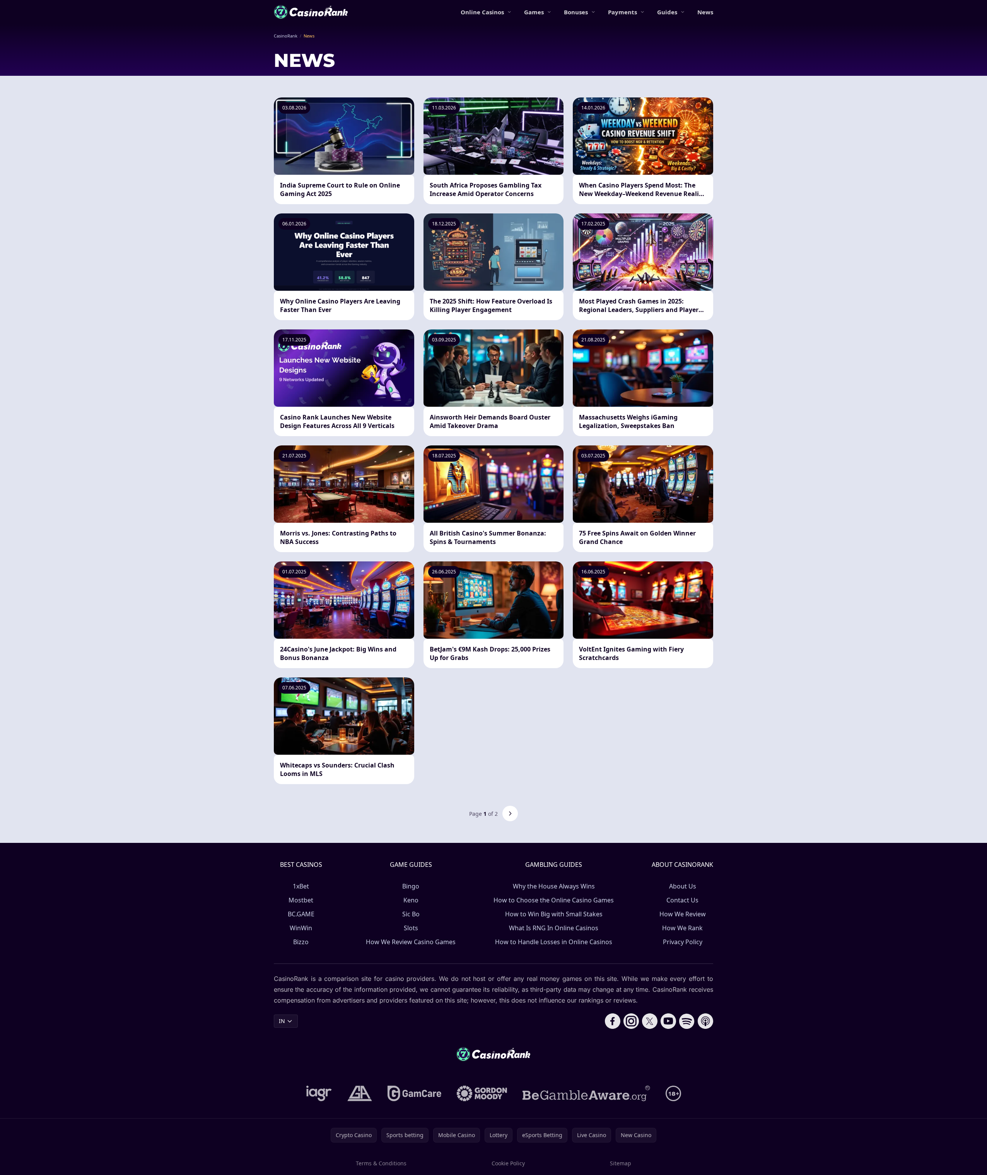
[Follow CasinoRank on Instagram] (631, 1021)
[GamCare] (414, 1093)
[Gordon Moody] (482, 1093)
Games (534, 12)
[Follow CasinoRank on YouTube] (668, 1021)
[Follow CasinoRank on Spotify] (687, 1021)
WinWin (301, 928)
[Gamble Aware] (586, 1093)
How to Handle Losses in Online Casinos (553, 942)
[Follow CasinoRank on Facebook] (612, 1021)
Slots (411, 928)
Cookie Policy (508, 1163)
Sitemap (620, 1163)
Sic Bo (411, 914)
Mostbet (301, 900)
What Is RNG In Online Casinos (553, 928)
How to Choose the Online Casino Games (554, 900)
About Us (682, 886)
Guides (667, 12)
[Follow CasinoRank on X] (649, 1021)
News (705, 12)
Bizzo (301, 942)
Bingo (410, 886)
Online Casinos (482, 12)
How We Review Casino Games (411, 942)
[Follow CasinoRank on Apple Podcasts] (705, 1021)
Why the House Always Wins (554, 886)
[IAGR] (319, 1093)
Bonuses (576, 12)
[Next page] (510, 813)
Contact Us (682, 900)
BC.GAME (301, 914)
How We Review (682, 914)
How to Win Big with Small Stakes (554, 914)
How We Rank (682, 928)
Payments (622, 12)
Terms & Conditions (381, 1163)
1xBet (301, 886)
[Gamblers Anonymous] (359, 1093)
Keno (410, 900)
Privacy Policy (682, 942)
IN (282, 1021)
